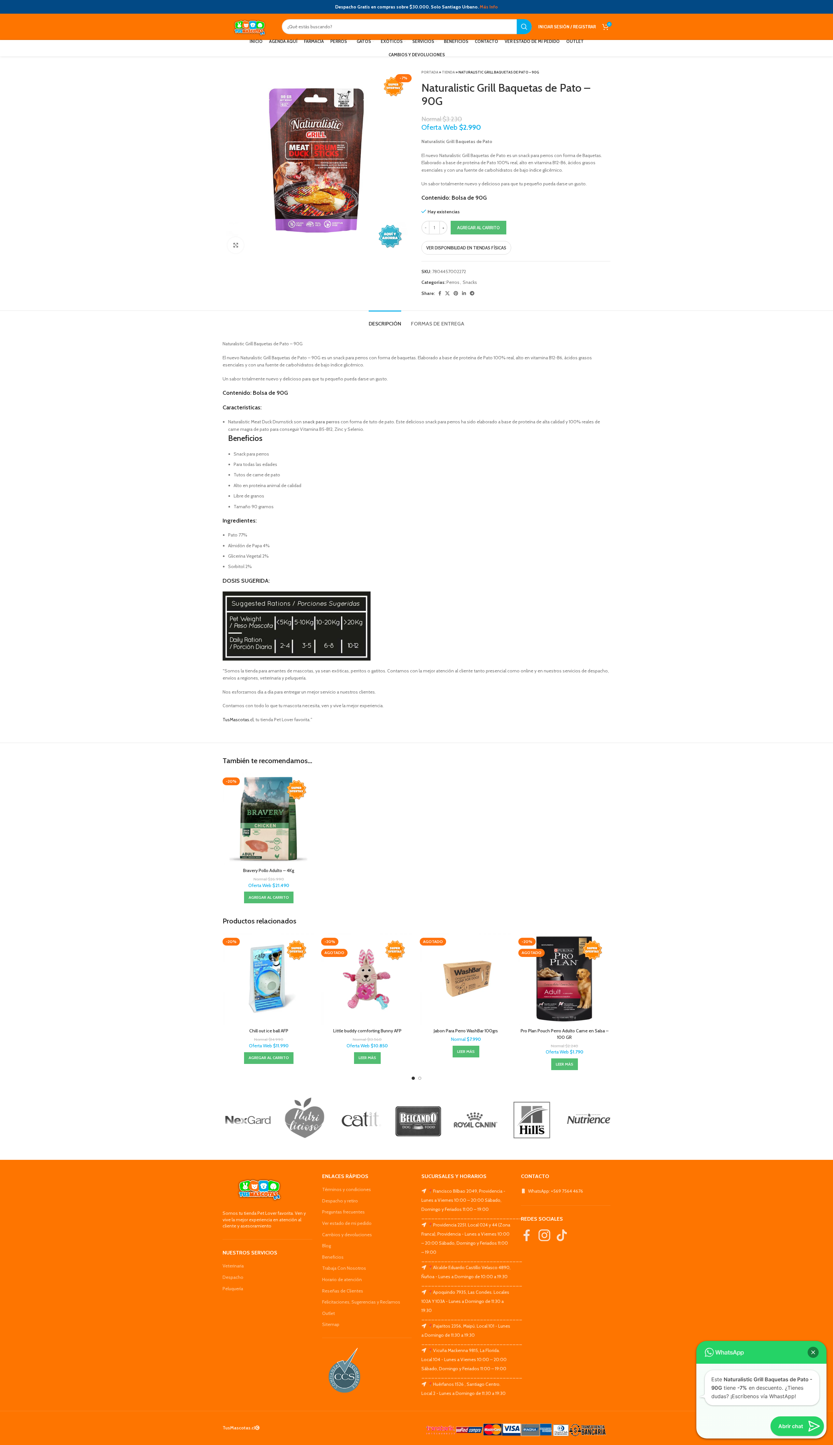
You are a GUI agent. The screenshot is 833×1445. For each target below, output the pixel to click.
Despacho (233, 1277)
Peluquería (233, 1289)
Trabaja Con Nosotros (344, 1268)
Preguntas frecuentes (343, 1212)
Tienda (448, 72)
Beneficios (333, 1257)
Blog (326, 1246)
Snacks (470, 282)
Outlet (328, 1313)
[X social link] (447, 293)
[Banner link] (246, 1120)
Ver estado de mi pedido (347, 1223)
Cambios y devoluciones (347, 1235)
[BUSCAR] (524, 26)
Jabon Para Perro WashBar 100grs (466, 1031)
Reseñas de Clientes (342, 1291)
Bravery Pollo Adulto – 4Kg (268, 870)
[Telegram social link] (472, 293)
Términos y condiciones (346, 1189)
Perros (452, 282)
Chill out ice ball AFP (268, 1031)
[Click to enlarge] (235, 245)
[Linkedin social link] (464, 293)
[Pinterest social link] (456, 293)
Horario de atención (342, 1279)
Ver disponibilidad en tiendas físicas (466, 247)
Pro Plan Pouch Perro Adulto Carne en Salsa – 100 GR (564, 1034)
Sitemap (330, 1324)
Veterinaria (233, 1266)
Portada (429, 72)
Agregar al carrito (478, 227)
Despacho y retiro (340, 1201)
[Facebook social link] (439, 293)
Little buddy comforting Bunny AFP (367, 1031)
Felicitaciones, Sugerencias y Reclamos (361, 1302)
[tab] (385, 320)
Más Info (489, 7)
